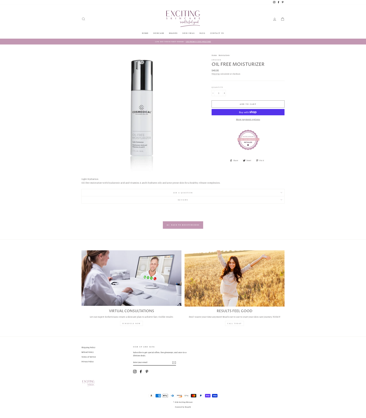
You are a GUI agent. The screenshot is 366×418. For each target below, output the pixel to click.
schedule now (131, 323)
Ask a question (183, 193)
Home (214, 55)
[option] (183, 41)
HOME (145, 33)
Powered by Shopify (183, 407)
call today (234, 323)
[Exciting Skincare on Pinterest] (147, 371)
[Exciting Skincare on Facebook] (141, 371)
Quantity (217, 87)
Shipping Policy (88, 347)
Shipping (216, 74)
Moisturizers (224, 55)
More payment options (248, 119)
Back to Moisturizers (185, 225)
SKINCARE (158, 33)
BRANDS (173, 33)
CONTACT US (217, 33)
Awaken (216, 60)
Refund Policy (87, 352)
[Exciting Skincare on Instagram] (135, 371)
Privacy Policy (87, 361)
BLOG (202, 33)
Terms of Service (88, 357)
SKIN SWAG (188, 33)
